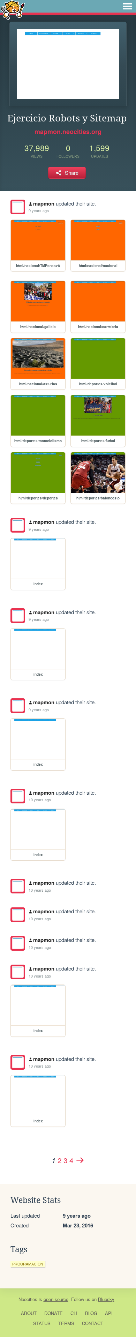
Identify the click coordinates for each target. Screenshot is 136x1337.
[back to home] (12, 9)
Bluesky (106, 1299)
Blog (91, 1313)
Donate (53, 1313)
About (29, 1313)
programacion (27, 1264)
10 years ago (40, 799)
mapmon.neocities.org (68, 131)
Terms (66, 1323)
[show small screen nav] (127, 6)
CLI (73, 1313)
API (109, 1313)
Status (42, 1323)
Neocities (27, 1299)
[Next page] (79, 1160)
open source (56, 1299)
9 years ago (39, 210)
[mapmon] (18, 207)
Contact (92, 1323)
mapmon (43, 203)
